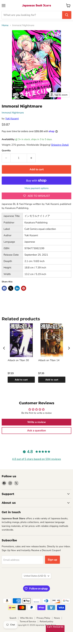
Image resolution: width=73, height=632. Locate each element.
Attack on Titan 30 (18, 360)
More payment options (37, 188)
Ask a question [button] (36, 430)
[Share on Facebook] (4, 288)
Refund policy (46, 621)
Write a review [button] (36, 422)
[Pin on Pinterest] (23, 288)
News (57, 618)
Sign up (52, 560)
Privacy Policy (43, 618)
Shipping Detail (60, 144)
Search (13, 618)
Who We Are (26, 618)
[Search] (66, 15)
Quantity (6, 150)
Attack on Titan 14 (48, 360)
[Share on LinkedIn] (17, 288)
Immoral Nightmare (13, 112)
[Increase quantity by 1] (31, 158)
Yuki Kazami (12, 118)
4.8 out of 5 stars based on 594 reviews (36, 459)
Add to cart (21, 379)
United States (35, 575)
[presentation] (4, 348)
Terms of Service (28, 621)
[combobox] (32, 15)
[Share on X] (10, 288)
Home (5, 25)
